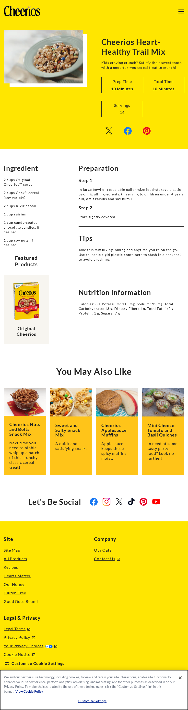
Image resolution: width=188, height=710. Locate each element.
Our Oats (103, 550)
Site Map (12, 550)
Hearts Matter (17, 575)
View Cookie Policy (29, 691)
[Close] (180, 677)
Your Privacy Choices (30, 645)
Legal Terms (17, 628)
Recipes (11, 567)
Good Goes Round (21, 601)
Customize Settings (92, 701)
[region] (94, 690)
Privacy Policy (19, 637)
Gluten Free (15, 592)
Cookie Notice (19, 654)
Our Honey (14, 584)
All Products (15, 558)
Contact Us (107, 558)
